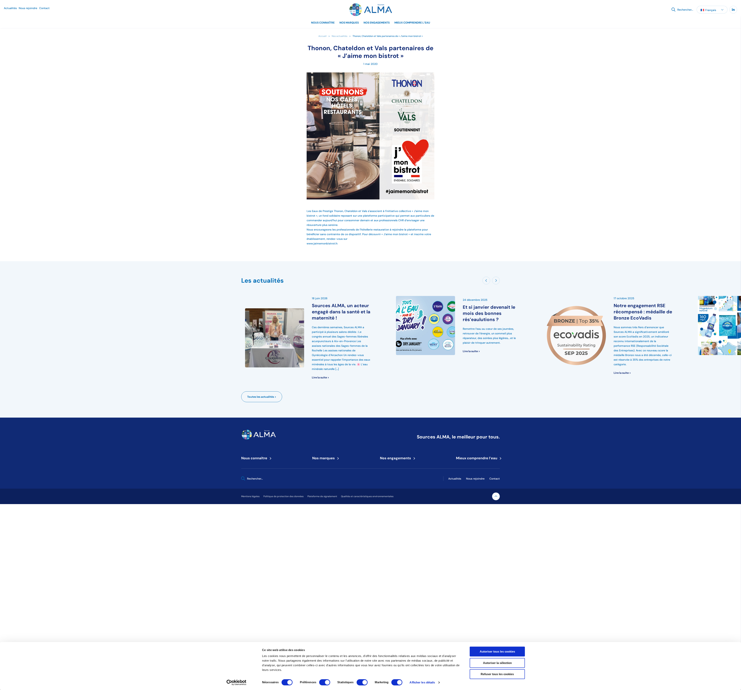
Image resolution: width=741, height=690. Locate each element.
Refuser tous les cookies (497, 674)
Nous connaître (323, 22)
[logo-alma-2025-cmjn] (370, 9)
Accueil (322, 36)
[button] (712, 9)
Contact (44, 8)
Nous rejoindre (28, 8)
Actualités (10, 8)
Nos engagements (377, 22)
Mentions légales (250, 496)
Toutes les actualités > (261, 396)
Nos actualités (339, 36)
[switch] (324, 682)
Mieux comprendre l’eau (412, 22)
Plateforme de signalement (322, 496)
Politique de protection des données (283, 496)
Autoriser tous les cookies (497, 651)
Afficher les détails (422, 682)
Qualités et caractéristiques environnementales (367, 496)
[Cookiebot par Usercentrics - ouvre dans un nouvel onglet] (236, 682)
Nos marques (349, 22)
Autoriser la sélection (497, 663)
